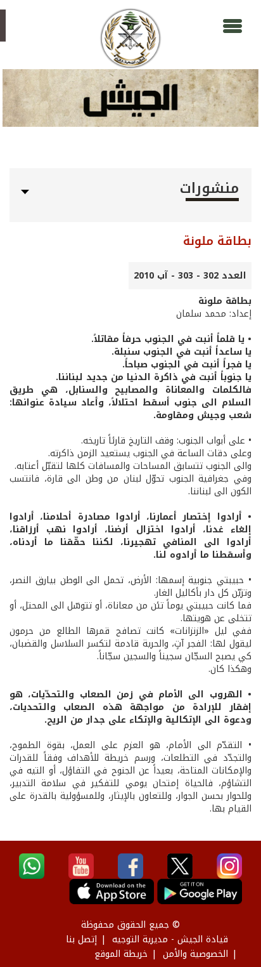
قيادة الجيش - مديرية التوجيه (170, 939)
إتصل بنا (81, 939)
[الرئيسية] (130, 38)
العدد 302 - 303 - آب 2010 (190, 275)
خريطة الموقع (121, 954)
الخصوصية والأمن (195, 954)
